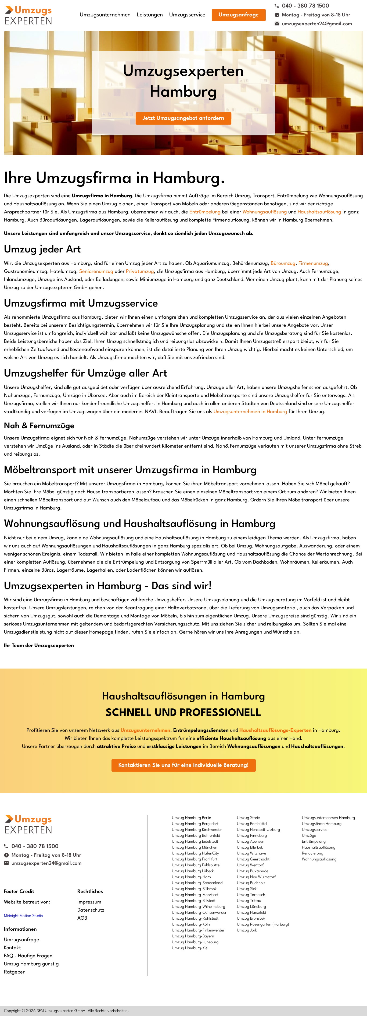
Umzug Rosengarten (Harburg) (263, 925)
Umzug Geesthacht (253, 859)
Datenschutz (90, 910)
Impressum (89, 902)
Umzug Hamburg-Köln (191, 925)
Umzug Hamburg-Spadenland (197, 883)
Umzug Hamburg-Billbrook (194, 889)
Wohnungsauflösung (265, 212)
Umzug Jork (247, 931)
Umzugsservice (187, 15)
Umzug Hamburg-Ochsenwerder (199, 913)
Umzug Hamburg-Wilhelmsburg (198, 907)
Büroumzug (283, 263)
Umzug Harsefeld (251, 913)
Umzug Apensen (250, 842)
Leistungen (150, 15)
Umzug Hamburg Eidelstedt (195, 842)
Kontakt (12, 947)
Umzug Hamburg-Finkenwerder (198, 931)
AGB (82, 918)
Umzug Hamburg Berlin (191, 818)
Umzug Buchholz (251, 883)
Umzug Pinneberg (252, 836)
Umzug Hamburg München (194, 848)
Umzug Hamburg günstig (31, 964)
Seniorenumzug (96, 271)
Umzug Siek (247, 889)
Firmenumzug (313, 263)
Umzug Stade (248, 818)
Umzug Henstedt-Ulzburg (258, 830)
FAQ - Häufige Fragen (28, 956)
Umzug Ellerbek (250, 848)
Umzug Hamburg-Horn (191, 877)
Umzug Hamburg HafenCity (195, 854)
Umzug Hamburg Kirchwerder (197, 830)
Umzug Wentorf (250, 865)
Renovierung (312, 854)
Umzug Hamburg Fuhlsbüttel (196, 865)
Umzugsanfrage (239, 15)
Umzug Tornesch (251, 895)
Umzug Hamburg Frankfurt (194, 859)
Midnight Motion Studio (23, 916)
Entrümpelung (205, 212)
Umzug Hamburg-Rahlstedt (195, 919)
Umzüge (309, 836)
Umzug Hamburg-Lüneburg (195, 942)
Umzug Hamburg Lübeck (193, 871)
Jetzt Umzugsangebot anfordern (183, 118)
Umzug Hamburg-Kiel (190, 948)
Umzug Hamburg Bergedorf (195, 824)
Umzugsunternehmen (105, 15)
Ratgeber (14, 972)
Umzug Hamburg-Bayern (193, 936)
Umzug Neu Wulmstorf (256, 877)
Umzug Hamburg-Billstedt (193, 901)
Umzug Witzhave (251, 854)
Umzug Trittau (249, 901)
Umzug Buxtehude (252, 871)
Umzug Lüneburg (251, 907)
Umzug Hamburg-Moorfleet (195, 895)
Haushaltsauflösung (319, 212)
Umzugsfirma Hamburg (321, 824)
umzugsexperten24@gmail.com (317, 24)
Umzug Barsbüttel (252, 824)
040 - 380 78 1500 (305, 6)
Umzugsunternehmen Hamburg (328, 818)
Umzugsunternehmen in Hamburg (250, 411)
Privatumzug (140, 271)
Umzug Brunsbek (251, 919)
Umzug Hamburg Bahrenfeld (196, 836)
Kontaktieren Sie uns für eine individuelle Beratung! (183, 765)
